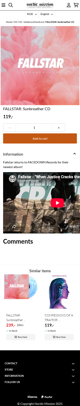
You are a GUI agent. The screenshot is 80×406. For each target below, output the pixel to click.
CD (15, 21)
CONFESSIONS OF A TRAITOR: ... (59, 317)
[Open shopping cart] (76, 5)
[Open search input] (11, 5)
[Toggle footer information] (73, 363)
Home (9, 21)
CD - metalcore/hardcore (31, 21)
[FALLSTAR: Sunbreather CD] (40, 65)
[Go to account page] (68, 5)
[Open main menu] (3, 5)
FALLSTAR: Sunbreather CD (60, 21)
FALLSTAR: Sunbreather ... (15, 317)
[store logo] (40, 5)
